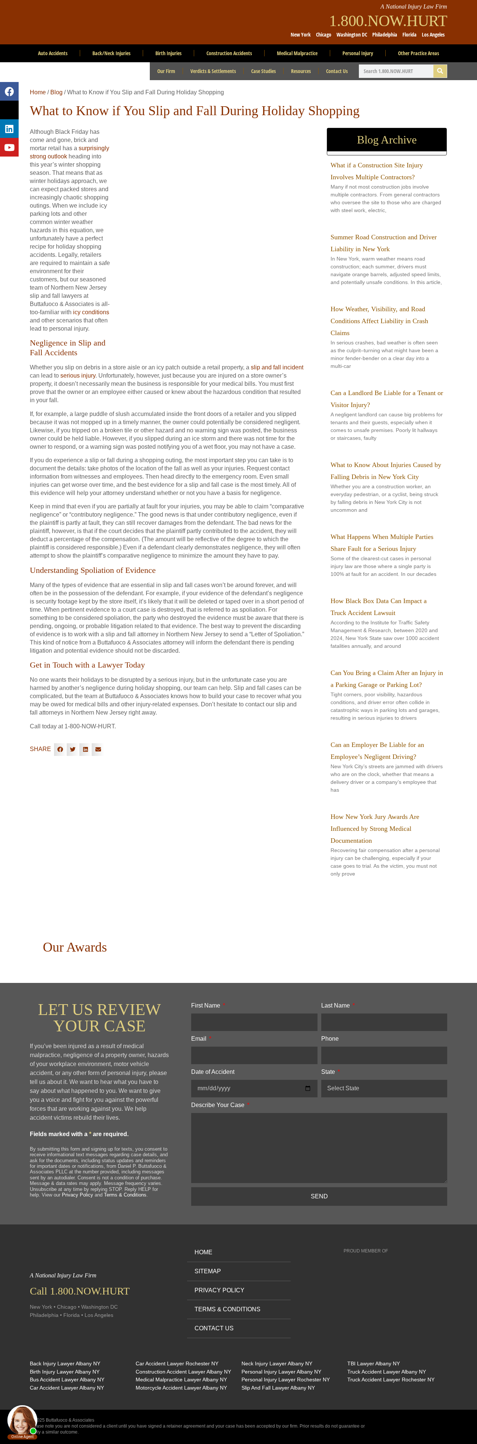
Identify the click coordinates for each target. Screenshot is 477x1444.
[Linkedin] (9, 128)
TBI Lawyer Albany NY (373, 1363)
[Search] (440, 71)
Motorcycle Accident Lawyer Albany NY (181, 1388)
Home (38, 92)
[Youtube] (9, 147)
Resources (301, 71)
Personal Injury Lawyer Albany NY (281, 1372)
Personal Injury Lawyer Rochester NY (285, 1379)
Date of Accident (212, 1072)
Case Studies (263, 71)
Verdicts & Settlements (213, 71)
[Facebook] (9, 91)
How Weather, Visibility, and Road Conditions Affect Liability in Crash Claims (379, 321)
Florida (409, 34)
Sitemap (208, 1271)
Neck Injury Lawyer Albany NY (276, 1363)
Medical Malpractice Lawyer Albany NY (181, 1379)
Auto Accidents (52, 53)
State (329, 1072)
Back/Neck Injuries (111, 53)
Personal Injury (357, 53)
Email (199, 1038)
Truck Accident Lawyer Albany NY (386, 1372)
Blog (56, 92)
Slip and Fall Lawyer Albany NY (278, 1388)
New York (301, 34)
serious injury (77, 375)
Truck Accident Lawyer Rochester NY (391, 1379)
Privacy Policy (77, 1195)
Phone (330, 1038)
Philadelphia (384, 34)
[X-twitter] (9, 110)
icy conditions (91, 312)
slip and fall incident (277, 367)
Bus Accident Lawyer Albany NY (67, 1379)
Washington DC (352, 34)
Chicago (323, 34)
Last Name (336, 1005)
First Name (206, 1005)
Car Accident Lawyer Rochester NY (177, 1363)
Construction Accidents (229, 53)
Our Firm (166, 71)
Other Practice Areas (418, 53)
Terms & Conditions (125, 1195)
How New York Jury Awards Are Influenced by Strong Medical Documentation (375, 828)
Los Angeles (433, 34)
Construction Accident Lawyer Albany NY (183, 1372)
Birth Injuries (168, 53)
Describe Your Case (218, 1105)
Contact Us (337, 71)
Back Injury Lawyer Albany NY (65, 1363)
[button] (60, 749)
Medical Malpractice (297, 53)
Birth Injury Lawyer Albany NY (64, 1372)
